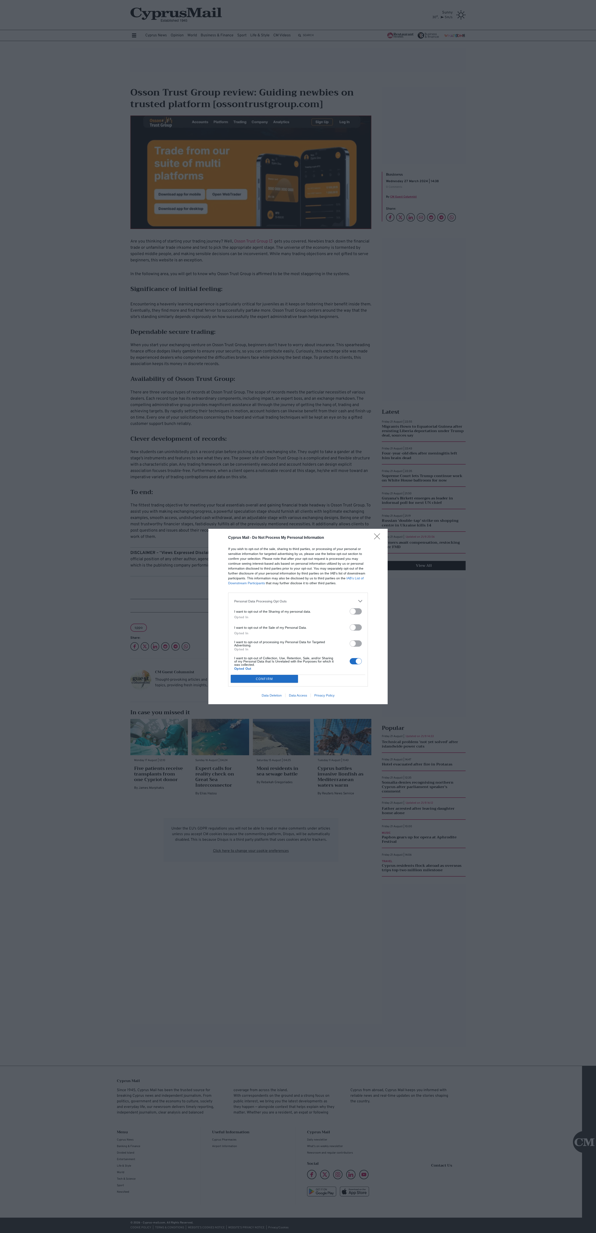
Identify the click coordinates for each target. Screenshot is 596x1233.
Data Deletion (272, 695)
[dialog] (298, 616)
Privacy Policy (324, 695)
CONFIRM (264, 679)
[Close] (378, 537)
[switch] (356, 611)
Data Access (298, 695)
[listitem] (298, 601)
